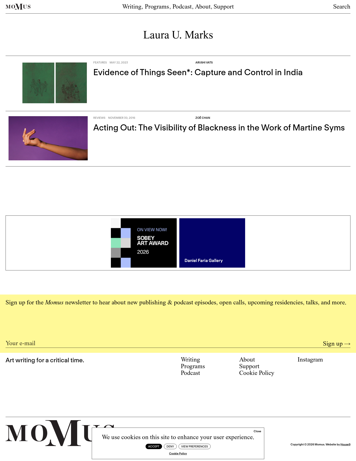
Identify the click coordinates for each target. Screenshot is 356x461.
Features (100, 62)
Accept (153, 446)
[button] (257, 431)
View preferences (194, 446)
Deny (170, 446)
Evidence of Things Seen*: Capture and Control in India (198, 72)
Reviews (99, 118)
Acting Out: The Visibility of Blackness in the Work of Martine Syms (219, 127)
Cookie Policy (178, 453)
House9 (345, 444)
